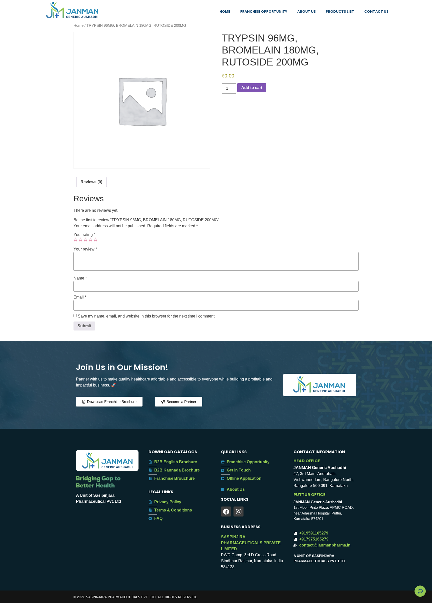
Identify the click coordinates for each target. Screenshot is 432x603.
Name (80, 278)
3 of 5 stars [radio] (86, 240)
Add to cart (251, 88)
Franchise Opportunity (263, 11)
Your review (85, 249)
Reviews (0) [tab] (91, 182)
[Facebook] (226, 511)
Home (225, 11)
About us (306, 11)
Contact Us (376, 11)
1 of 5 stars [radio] (76, 240)
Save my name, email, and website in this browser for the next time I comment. (147, 316)
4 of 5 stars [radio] (90, 240)
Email (80, 297)
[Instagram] (239, 511)
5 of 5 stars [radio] (96, 240)
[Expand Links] (420, 591)
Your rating (84, 235)
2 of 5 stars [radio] (80, 240)
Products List (340, 11)
